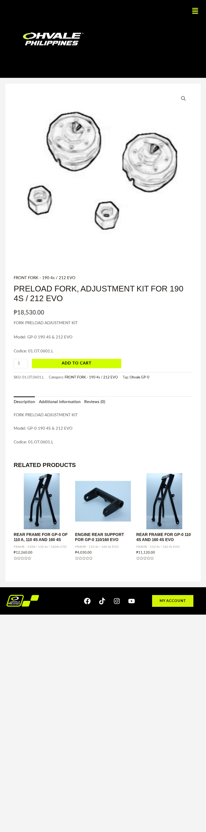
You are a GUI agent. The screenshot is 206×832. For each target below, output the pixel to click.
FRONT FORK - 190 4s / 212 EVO (44, 278)
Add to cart (76, 363)
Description (24, 402)
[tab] (24, 402)
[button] (195, 11)
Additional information (59, 402)
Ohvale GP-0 (139, 377)
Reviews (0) (94, 402)
